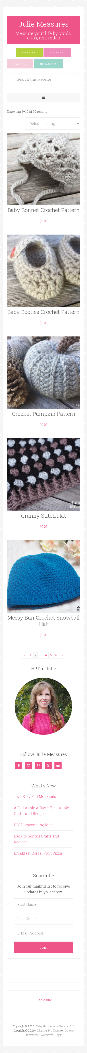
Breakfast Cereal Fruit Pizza (38, 853)
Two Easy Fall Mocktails (35, 796)
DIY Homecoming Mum (34, 824)
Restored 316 (66, 1026)
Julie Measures (44, 24)
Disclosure (43, 1000)
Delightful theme (45, 1026)
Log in (59, 1035)
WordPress (47, 1035)
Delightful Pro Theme (49, 1030)
